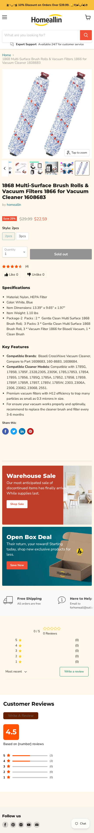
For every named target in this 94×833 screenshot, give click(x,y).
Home (6, 55)
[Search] (86, 35)
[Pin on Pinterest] (30, 431)
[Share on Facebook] (5, 431)
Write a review (74, 671)
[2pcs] (9, 241)
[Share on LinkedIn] (22, 431)
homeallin (14, 204)
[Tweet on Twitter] (13, 431)
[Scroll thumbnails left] (5, 168)
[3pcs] (23, 241)
